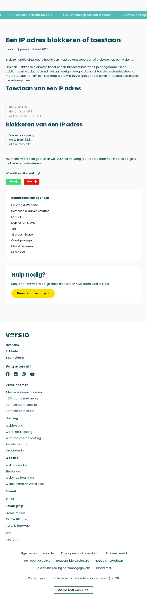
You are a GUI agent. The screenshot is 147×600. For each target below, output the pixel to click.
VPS (13, 229)
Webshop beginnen (20, 478)
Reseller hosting (17, 444)
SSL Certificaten (17, 519)
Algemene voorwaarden (37, 553)
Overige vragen (22, 240)
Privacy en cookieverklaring (80, 553)
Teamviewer (15, 358)
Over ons (12, 345)
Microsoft (18, 252)
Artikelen (13, 351)
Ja (11, 181)
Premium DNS (15, 513)
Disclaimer (103, 568)
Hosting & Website (24, 205)
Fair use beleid (116, 553)
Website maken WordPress (25, 484)
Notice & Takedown (109, 561)
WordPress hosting (19, 432)
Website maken (17, 465)
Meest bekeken (22, 246)
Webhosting (14, 425)
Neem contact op (31, 293)
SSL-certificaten (23, 234)
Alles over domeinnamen (24, 392)
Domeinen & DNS (23, 223)
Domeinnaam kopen (20, 411)
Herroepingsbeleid (37, 561)
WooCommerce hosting (23, 438)
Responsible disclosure (72, 561)
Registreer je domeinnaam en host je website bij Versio (19, 335)
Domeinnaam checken (22, 405)
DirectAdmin (15, 450)
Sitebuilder (13, 471)
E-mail (16, 217)
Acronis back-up (18, 526)
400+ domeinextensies (22, 398)
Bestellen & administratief (30, 211)
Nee (29, 181)
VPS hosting (14, 540)
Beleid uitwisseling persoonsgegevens (63, 568)
